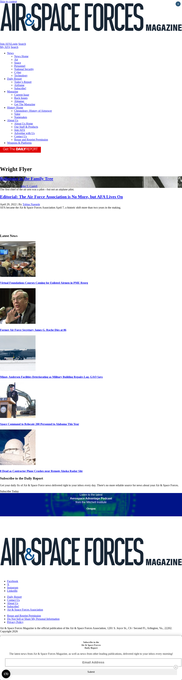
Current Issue (21, 94)
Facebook (12, 581)
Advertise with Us (24, 133)
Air (16, 59)
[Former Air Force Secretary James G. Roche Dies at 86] (18, 322)
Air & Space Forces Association (25, 609)
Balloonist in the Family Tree (26, 178)
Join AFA (5, 43)
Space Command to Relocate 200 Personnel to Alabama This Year (39, 424)
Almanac (19, 101)
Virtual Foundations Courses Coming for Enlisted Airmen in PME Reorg (44, 282)
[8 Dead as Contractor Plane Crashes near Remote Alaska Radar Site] (18, 464)
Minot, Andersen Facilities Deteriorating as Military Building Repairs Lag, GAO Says (51, 376)
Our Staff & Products (26, 126)
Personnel (19, 65)
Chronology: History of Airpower (33, 110)
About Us (12, 120)
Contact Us (20, 136)
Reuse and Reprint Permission (31, 139)
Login (14, 43)
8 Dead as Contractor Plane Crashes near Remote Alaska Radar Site (41, 471)
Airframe (19, 85)
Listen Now (91, 514)
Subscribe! (20, 88)
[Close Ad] (176, 667)
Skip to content (8, 1)
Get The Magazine (24, 104)
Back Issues (21, 97)
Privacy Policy (15, 622)
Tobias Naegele (31, 204)
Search (22, 43)
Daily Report (14, 78)
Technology (21, 75)
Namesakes (20, 117)
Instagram (12, 587)
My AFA (5, 47)
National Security (24, 69)
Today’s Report (22, 81)
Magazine (12, 91)
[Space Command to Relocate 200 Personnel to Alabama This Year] (18, 416)
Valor (17, 113)
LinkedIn (12, 590)
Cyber (17, 72)
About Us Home (23, 123)
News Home (21, 56)
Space (17, 62)
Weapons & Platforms (19, 142)
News (10, 53)
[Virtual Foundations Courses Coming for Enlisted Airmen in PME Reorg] (18, 275)
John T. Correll (28, 186)
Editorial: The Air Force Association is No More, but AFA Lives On (61, 196)
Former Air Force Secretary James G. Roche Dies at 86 (33, 329)
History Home (15, 107)
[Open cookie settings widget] (6, 674)
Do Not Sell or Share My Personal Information (33, 618)
